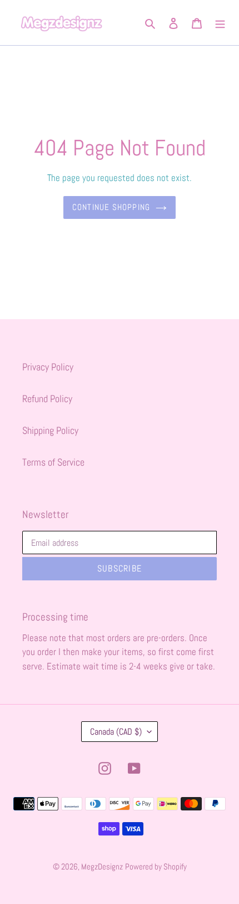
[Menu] (220, 22)
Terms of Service (53, 462)
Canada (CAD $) (116, 731)
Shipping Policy (50, 430)
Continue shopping (111, 207)
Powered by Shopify (156, 866)
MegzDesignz (102, 866)
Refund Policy (47, 398)
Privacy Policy (47, 366)
